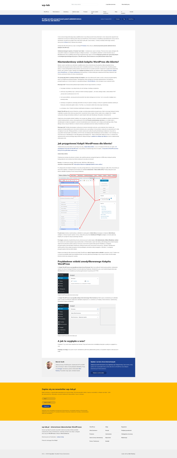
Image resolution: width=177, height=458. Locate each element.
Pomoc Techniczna (94, 441)
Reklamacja (124, 437)
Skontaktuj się (125, 4)
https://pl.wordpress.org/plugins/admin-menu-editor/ (88, 164)
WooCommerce (56, 11)
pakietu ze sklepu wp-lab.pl (99, 136)
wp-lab (52, 453)
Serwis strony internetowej (96, 437)
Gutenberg (65, 11)
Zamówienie (108, 434)
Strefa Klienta (91, 81)
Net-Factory (132, 453)
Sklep (116, 11)
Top (124, 19)
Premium (85, 11)
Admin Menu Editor (89, 146)
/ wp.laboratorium (110, 4)
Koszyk (107, 430)
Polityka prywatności (126, 430)
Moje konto (108, 437)
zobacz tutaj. (60, 437)
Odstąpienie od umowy (127, 434)
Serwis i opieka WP (94, 12)
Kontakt (131, 11)
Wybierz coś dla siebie (98, 373)
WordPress (46, 11)
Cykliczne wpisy (75, 11)
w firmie (65, 42)
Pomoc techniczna (105, 12)
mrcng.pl (59, 368)
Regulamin (124, 427)
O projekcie (123, 12)
